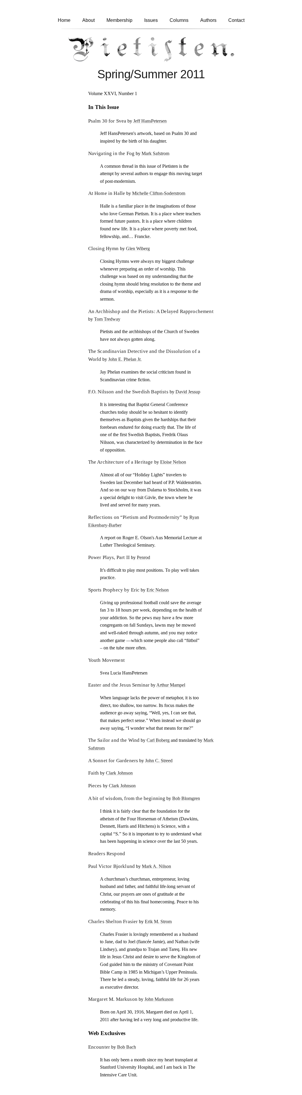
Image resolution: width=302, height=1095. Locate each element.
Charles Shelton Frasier (113, 921)
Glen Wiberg (138, 248)
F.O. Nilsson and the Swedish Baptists (128, 392)
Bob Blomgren (186, 798)
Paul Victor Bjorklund (111, 866)
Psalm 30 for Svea (107, 121)
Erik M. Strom (158, 921)
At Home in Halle (106, 193)
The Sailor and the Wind (114, 740)
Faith (93, 773)
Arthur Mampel (170, 684)
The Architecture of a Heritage (120, 462)
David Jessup (187, 391)
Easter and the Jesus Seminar (119, 685)
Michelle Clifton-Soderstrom (158, 193)
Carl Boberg (158, 740)
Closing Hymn (103, 248)
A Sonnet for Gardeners (113, 760)
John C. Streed (159, 760)
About (88, 20)
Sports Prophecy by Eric (114, 590)
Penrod (143, 557)
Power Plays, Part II (109, 557)
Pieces (95, 785)
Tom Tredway (107, 319)
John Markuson (159, 999)
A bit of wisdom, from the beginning (126, 798)
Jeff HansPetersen (150, 120)
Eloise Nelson (173, 462)
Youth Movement (106, 660)
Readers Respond (106, 853)
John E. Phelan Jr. (125, 359)
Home (64, 20)
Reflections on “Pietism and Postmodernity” (135, 517)
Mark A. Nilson (156, 866)
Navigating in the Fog (111, 153)
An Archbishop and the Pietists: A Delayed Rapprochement (151, 311)
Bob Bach (126, 1047)
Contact (236, 20)
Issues (151, 20)
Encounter (99, 1047)
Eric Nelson (158, 589)
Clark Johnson (119, 772)
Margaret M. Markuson (112, 999)
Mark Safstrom (155, 153)
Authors (208, 20)
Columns (179, 20)
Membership (119, 20)
